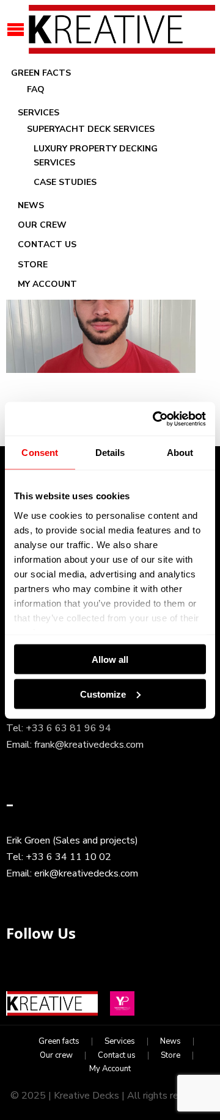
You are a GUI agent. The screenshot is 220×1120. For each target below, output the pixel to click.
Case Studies (65, 182)
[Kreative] (120, 28)
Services (38, 112)
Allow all (110, 659)
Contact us (47, 244)
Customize (103, 693)
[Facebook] (18, 973)
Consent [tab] (39, 452)
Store (33, 264)
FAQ (36, 89)
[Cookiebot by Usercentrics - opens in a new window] (155, 419)
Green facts (41, 73)
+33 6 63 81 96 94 (68, 728)
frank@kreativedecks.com (89, 744)
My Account (47, 284)
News (31, 205)
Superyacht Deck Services (91, 129)
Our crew (42, 225)
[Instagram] (77, 973)
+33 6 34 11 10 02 (68, 857)
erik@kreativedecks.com (86, 873)
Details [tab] (110, 452)
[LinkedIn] (47, 973)
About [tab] (180, 452)
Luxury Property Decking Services (96, 155)
